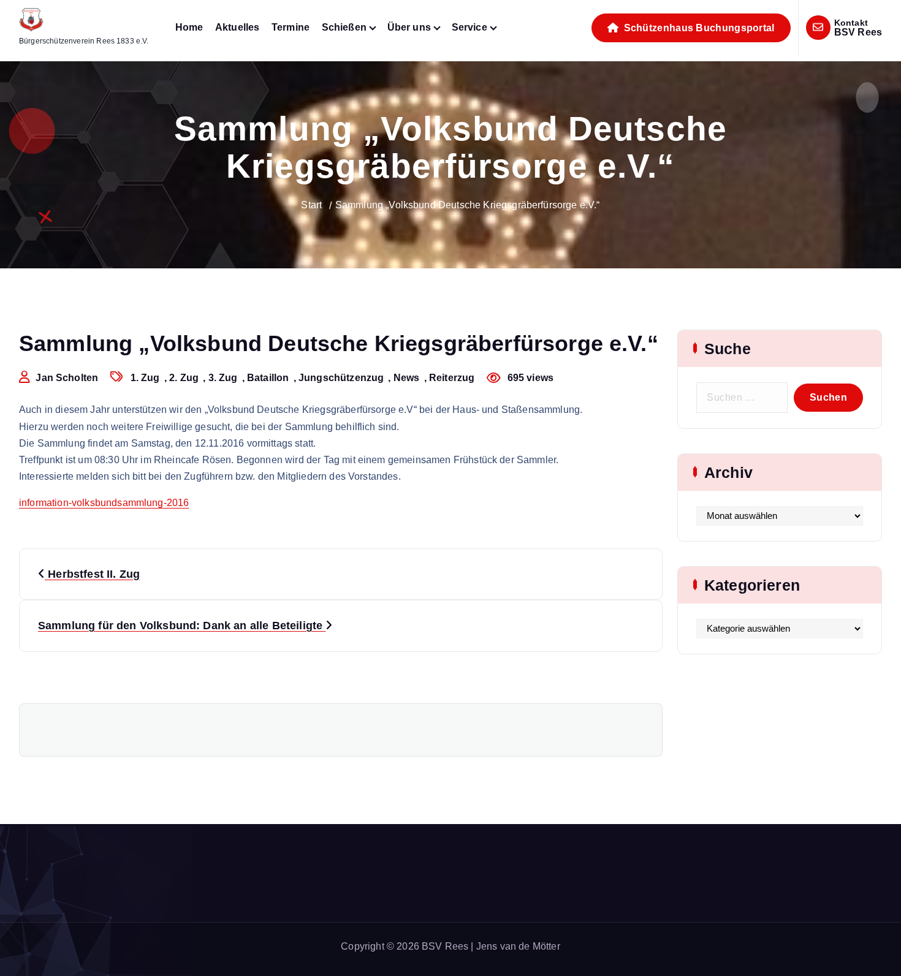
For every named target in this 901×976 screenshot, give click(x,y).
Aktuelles (237, 27)
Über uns (409, 27)
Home (189, 27)
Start (311, 205)
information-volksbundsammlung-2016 (104, 502)
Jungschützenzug (341, 378)
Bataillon (268, 378)
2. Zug (184, 378)
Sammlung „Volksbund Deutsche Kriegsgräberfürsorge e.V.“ (467, 205)
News (406, 378)
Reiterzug (451, 378)
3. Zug (223, 378)
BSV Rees (858, 32)
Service (469, 27)
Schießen (344, 27)
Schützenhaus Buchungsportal (697, 28)
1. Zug (145, 378)
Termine (291, 27)
